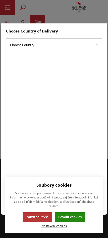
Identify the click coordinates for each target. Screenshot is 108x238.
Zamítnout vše (37, 217)
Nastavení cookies (54, 226)
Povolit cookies (70, 217)
